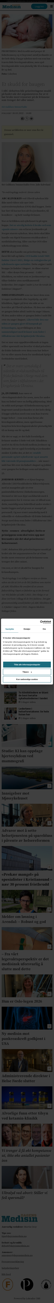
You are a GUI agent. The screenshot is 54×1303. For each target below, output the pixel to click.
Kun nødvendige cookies (27, 679)
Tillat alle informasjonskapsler (27, 665)
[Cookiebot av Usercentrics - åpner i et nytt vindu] (40, 622)
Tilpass (25, 672)
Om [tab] (44, 629)
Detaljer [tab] (27, 629)
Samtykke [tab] (9, 629)
